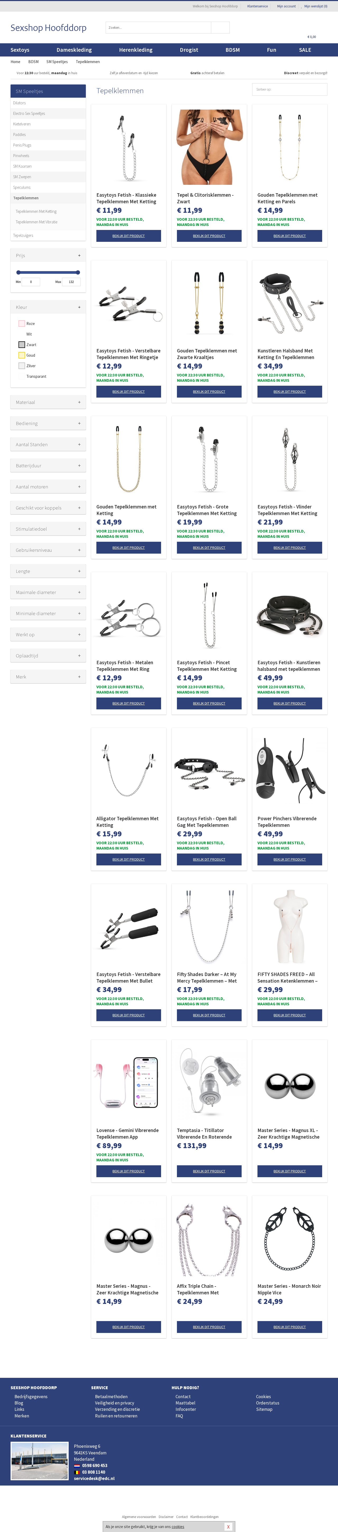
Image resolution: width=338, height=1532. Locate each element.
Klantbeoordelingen (204, 1517)
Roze (30, 323)
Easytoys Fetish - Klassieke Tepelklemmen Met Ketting (126, 198)
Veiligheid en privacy (114, 1403)
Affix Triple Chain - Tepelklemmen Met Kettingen (198, 1289)
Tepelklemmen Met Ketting (36, 211)
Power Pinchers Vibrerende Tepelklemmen (287, 821)
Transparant (36, 376)
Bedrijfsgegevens (31, 1396)
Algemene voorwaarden (139, 1517)
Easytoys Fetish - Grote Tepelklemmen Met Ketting (207, 509)
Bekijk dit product (128, 235)
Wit (29, 334)
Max (58, 282)
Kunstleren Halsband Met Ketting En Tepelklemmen (285, 353)
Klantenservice (257, 6)
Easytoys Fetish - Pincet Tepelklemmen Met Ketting (207, 665)
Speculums (21, 187)
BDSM (233, 49)
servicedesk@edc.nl (94, 1478)
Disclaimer (166, 1517)
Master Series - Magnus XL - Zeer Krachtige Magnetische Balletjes (288, 1133)
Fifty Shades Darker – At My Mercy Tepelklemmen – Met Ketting (207, 977)
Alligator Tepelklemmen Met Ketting (127, 821)
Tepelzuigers (23, 235)
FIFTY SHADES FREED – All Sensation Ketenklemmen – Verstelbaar (287, 977)
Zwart (31, 344)
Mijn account (286, 6)
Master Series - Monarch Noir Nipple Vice (289, 1289)
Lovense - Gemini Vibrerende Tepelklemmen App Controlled (127, 1133)
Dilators (19, 102)
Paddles (19, 134)
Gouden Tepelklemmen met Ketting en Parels (287, 198)
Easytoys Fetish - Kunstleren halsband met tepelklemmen (288, 665)
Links (19, 1409)
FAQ (179, 1416)
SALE (305, 49)
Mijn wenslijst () (315, 6)
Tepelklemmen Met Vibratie (36, 221)
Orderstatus (267, 1403)
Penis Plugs (22, 145)
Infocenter (186, 1409)
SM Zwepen (22, 176)
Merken (22, 1416)
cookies (178, 1526)
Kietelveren (22, 123)
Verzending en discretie (117, 1409)
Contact (183, 1396)
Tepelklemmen (26, 197)
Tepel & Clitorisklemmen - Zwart (205, 198)
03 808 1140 (93, 1472)
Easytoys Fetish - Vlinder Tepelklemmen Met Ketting (287, 509)
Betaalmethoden (111, 1396)
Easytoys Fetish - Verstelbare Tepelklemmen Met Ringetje (128, 353)
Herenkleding (136, 49)
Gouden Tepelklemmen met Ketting (126, 509)
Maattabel (185, 1403)
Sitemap (264, 1409)
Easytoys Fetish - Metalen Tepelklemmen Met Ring (124, 665)
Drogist (189, 49)
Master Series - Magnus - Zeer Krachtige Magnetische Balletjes (127, 1289)
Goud (30, 355)
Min (18, 282)
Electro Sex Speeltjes (29, 113)
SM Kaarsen (22, 166)
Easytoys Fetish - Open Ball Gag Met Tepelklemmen (207, 821)
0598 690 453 (94, 1465)
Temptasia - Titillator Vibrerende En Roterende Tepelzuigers (204, 1133)
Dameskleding (74, 49)
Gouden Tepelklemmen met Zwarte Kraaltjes (207, 353)
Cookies (263, 1396)
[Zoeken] (220, 28)
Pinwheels (21, 155)
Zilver (31, 365)
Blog (19, 1403)
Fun (271, 49)
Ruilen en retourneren (116, 1416)
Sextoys (20, 49)
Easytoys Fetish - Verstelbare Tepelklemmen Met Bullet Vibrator (128, 977)
